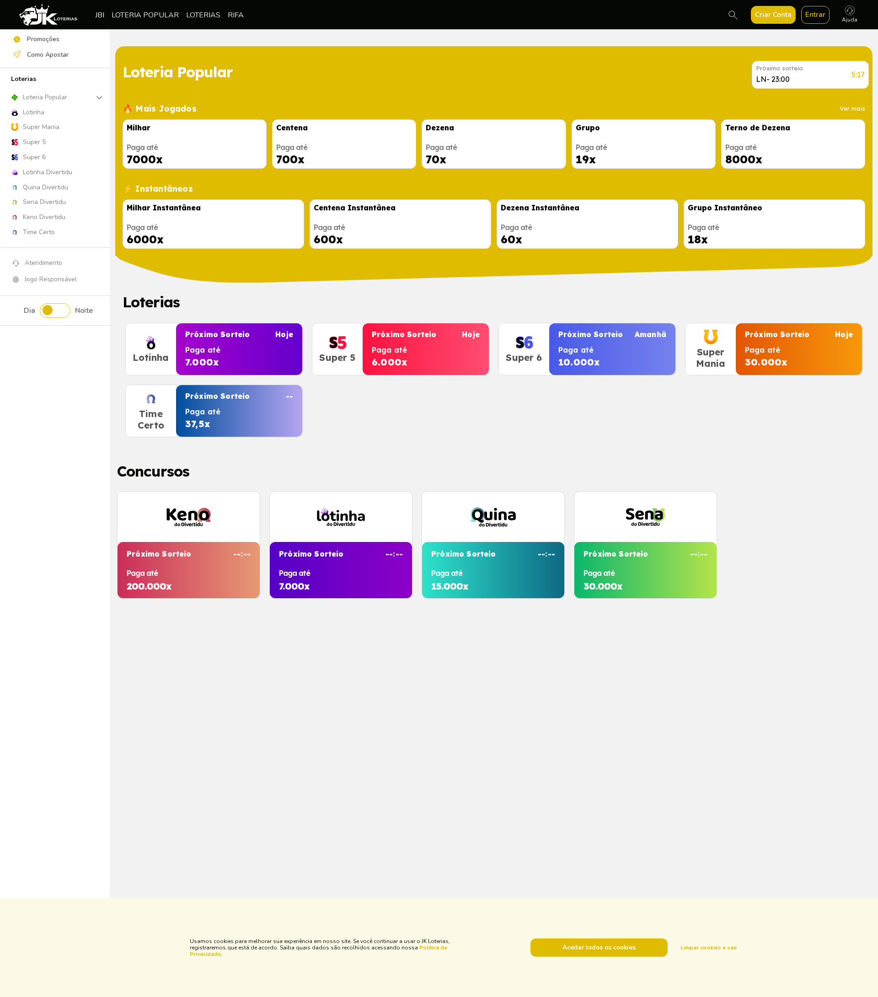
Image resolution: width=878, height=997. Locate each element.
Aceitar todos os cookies (599, 947)
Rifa (236, 15)
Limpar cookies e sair (708, 947)
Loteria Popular (145, 15)
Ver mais (852, 108)
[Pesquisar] (733, 15)
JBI (99, 15)
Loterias (203, 15)
